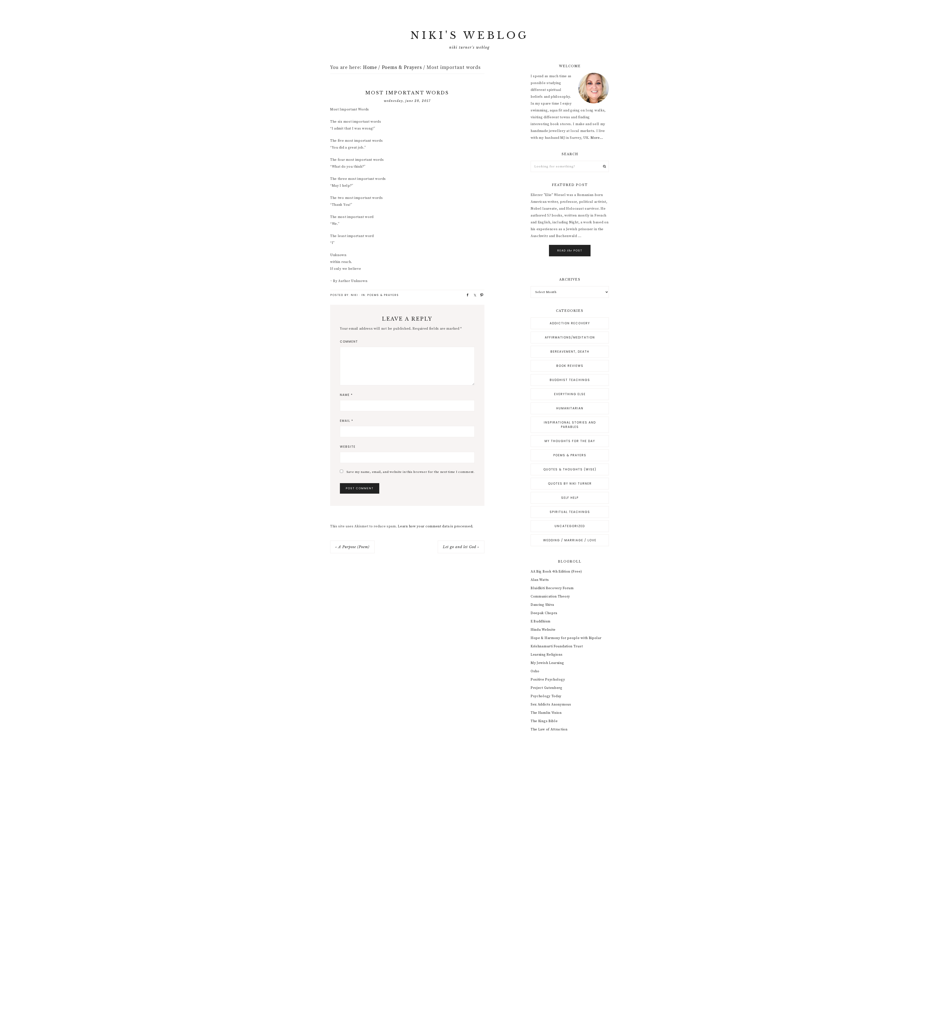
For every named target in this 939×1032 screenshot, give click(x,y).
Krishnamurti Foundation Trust (557, 646)
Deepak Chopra (544, 613)
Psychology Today (546, 696)
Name (346, 395)
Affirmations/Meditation (570, 337)
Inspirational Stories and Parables (570, 424)
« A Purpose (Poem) (352, 547)
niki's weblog (469, 35)
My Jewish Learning (547, 663)
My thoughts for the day (570, 441)
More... (597, 138)
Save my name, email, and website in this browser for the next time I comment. (411, 472)
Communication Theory (550, 596)
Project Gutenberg (546, 688)
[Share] (466, 294)
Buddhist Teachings (570, 380)
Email (346, 421)
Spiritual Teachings (570, 512)
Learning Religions (547, 654)
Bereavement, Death (569, 351)
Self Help (570, 498)
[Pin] (480, 294)
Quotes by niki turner (570, 483)
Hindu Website (543, 630)
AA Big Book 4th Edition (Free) (556, 571)
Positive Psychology (548, 679)
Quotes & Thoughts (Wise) (569, 469)
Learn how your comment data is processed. (435, 526)
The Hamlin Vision (546, 713)
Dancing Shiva (542, 605)
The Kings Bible (544, 721)
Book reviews (569, 366)
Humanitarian (569, 408)
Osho (535, 671)
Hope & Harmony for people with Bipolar (566, 638)
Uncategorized (570, 526)
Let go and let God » (461, 547)
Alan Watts (540, 580)
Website (348, 447)
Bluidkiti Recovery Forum (552, 588)
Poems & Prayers (383, 295)
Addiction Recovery (570, 323)
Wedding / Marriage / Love (569, 540)
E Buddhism (540, 621)
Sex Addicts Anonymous (551, 704)
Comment (349, 341)
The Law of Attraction (549, 729)
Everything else (570, 394)
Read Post (569, 250)
